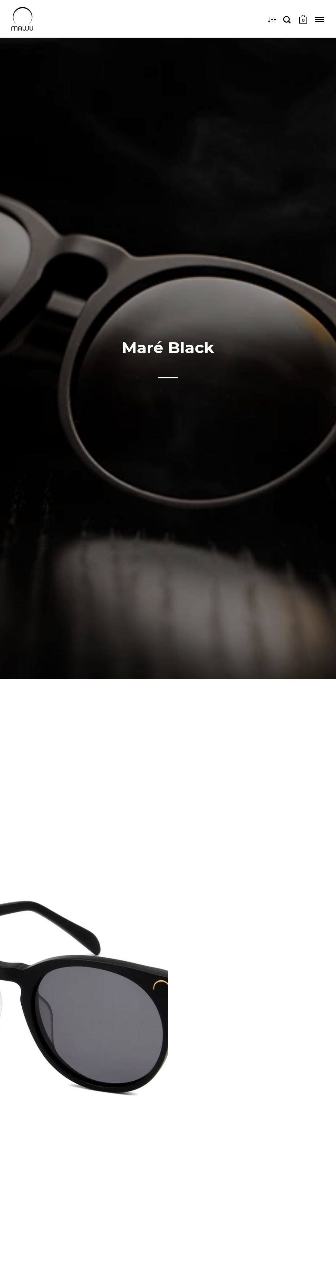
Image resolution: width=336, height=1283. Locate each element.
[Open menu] (319, 19)
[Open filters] (272, 19)
